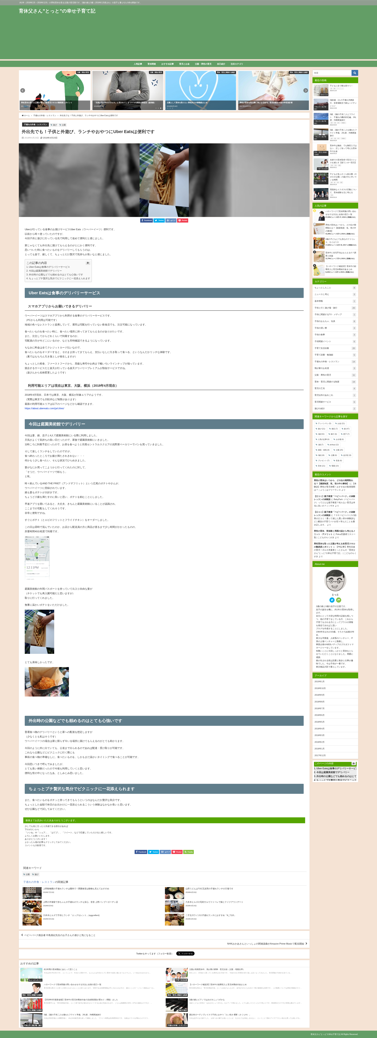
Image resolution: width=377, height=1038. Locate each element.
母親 (335, 466)
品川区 (347, 455)
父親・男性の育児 (203, 64)
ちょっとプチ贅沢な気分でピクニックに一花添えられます (59, 278)
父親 (339, 450)
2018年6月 (320, 715)
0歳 (321, 455)
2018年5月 (320, 722)
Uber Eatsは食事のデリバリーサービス (49, 267)
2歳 (321, 434)
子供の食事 (335, 335)
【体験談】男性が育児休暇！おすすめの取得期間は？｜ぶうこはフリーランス (335, 486)
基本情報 (335, 301)
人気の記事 (323, 439)
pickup (334, 445)
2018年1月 (320, 749)
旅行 (334, 434)
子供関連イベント (335, 341)
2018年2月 (320, 742)
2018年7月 (320, 708)
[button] (22, 90)
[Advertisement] (188, 38)
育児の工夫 (335, 388)
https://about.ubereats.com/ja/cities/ (44, 408)
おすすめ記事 (167, 64)
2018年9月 (320, 695)
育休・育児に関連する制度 (335, 382)
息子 (346, 434)
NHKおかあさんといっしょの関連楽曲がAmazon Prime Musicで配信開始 (265, 943)
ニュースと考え (335, 294)
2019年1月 (320, 681)
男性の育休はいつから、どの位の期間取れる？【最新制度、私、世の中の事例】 (340, 228)
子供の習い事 (335, 328)
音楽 (339, 460)
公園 (64, 125)
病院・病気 (323, 450)
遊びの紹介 (335, 408)
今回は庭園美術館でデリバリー (45, 271)
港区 (334, 429)
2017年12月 (320, 755)
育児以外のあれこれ (335, 395)
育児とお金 (184, 64)
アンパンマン (324, 423)
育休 (321, 466)
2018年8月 (320, 702)
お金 (341, 423)
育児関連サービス (335, 402)
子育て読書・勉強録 (335, 355)
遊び (55, 125)
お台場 (340, 439)
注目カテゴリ (237, 64)
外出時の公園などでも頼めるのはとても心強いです (56, 274)
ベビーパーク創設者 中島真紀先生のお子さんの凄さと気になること (60, 935)
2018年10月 (320, 688)
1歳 (320, 445)
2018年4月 (320, 729)
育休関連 (152, 64)
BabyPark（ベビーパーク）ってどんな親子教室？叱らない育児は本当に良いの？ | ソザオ (334, 502)
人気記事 (138, 64)
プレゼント (323, 460)
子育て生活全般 (335, 348)
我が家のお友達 (335, 368)
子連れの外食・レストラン (35, 124)
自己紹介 (221, 64)
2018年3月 (320, 735)
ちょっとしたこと (335, 288)
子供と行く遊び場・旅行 (335, 308)
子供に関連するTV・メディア (335, 314)
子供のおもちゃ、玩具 (335, 321)
